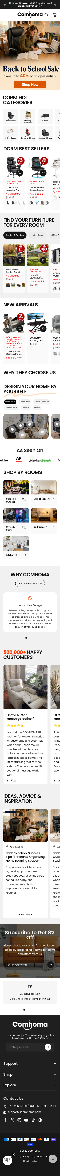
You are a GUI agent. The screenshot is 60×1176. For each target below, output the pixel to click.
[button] (7, 1160)
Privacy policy (29, 1156)
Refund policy (15, 1156)
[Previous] (4, 4)
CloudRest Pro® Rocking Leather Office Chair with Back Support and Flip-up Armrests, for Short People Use (38, 188)
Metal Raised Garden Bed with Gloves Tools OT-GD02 (14, 270)
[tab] (14, 235)
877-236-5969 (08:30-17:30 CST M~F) (32, 1106)
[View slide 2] (30, 638)
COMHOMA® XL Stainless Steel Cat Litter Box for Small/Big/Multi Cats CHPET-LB (14, 352)
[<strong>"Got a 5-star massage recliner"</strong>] (26, 687)
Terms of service (44, 1156)
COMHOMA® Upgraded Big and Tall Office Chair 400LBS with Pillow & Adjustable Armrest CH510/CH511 (13, 188)
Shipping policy (30, 1161)
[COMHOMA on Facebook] (5, 1120)
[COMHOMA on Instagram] (19, 1120)
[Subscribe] (50, 964)
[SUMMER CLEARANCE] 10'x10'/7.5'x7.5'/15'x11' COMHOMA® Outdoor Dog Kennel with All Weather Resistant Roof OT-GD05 (38, 276)
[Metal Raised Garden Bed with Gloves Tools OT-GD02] (14, 255)
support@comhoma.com (24, 1112)
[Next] (55, 4)
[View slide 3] (34, 638)
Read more (25, 914)
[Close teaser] (13, 1154)
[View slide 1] (26, 638)
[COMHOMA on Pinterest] (40, 1120)
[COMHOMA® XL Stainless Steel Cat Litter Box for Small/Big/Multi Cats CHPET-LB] (14, 323)
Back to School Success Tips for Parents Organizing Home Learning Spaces (25, 857)
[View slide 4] (36, 1010)
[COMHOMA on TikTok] (33, 1120)
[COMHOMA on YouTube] (26, 1120)
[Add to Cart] (19, 328)
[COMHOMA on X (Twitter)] (12, 1120)
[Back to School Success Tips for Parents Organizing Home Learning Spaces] (25, 825)
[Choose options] (19, 172)
